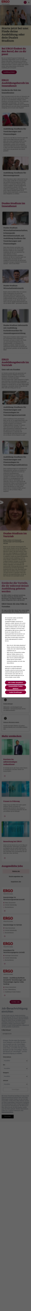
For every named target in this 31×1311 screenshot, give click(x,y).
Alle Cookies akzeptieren (15, 682)
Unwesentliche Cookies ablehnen (15, 687)
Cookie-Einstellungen (15, 692)
